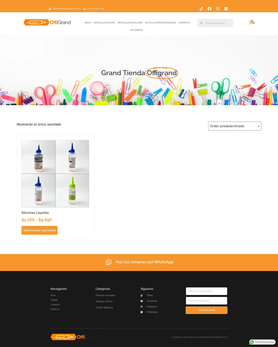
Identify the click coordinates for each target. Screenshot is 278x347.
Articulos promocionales (160, 22)
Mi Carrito (136, 30)
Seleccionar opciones (39, 230)
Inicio (88, 22)
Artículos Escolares (130, 22)
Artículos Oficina (104, 22)
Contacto (184, 22)
